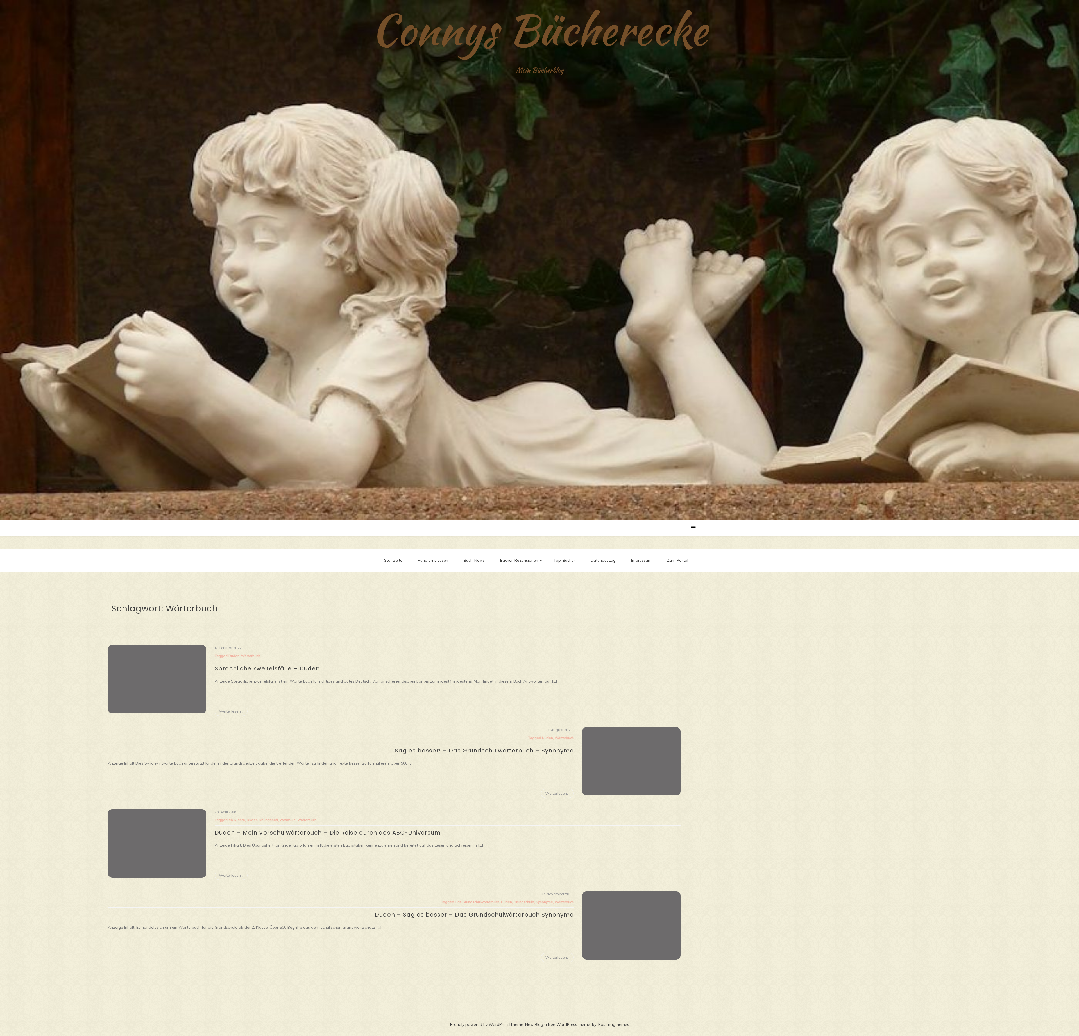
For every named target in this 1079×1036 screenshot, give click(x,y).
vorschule (288, 820)
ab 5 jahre (236, 820)
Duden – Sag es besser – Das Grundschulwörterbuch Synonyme (474, 915)
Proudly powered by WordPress (479, 1024)
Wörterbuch (250, 656)
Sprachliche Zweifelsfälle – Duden (267, 668)
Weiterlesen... (231, 711)
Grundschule (524, 902)
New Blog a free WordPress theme (557, 1024)
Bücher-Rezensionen (519, 560)
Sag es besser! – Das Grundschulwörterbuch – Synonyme (484, 750)
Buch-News (474, 560)
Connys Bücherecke (539, 29)
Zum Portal (677, 560)
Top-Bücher (564, 560)
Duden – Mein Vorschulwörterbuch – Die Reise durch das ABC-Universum (328, 832)
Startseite (393, 560)
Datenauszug (603, 560)
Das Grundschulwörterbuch (477, 902)
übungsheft (268, 820)
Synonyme (544, 902)
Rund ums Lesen (433, 560)
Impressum (641, 560)
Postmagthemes (613, 1024)
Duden (233, 656)
